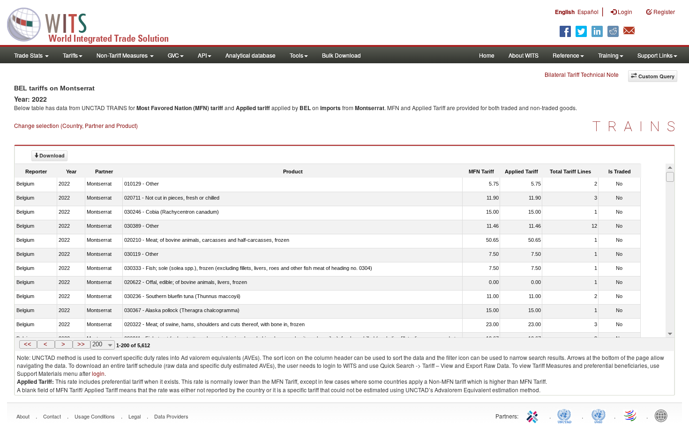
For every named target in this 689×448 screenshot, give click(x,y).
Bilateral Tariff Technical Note (582, 74)
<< (27, 344)
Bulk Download (341, 55)
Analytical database (250, 55)
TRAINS (637, 126)
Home (486, 55)
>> (81, 344)
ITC (533, 415)
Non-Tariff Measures (123, 55)
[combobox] (102, 345)
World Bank (663, 415)
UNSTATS (598, 415)
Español (588, 11)
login (98, 373)
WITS (93, 23)
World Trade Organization (631, 415)
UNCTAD (566, 415)
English (565, 11)
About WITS (524, 55)
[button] (28, 344)
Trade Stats (29, 55)
